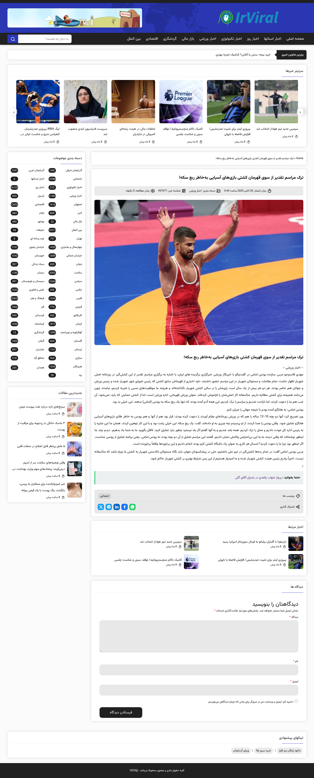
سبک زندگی (28, 264)
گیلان (28, 341)
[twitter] (101, 507)
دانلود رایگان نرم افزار (290, 751)
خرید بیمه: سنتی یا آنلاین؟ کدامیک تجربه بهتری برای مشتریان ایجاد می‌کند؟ (227, 54)
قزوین (66, 307)
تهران (66, 239)
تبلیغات (28, 230)
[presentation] (300, 112)
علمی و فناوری (28, 290)
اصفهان (65, 204)
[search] (12, 39)
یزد (66, 375)
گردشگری (170, 39)
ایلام (28, 213)
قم (28, 307)
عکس (66, 290)
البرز (66, 213)
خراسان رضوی (28, 247)
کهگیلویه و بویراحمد (65, 332)
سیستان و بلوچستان (28, 281)
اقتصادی (152, 39)
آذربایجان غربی (28, 170)
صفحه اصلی (295, 39)
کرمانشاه (28, 324)
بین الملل (134, 39)
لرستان (65, 349)
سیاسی (65, 281)
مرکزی (66, 358)
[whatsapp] (132, 507)
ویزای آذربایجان (241, 751)
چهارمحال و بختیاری (65, 247)
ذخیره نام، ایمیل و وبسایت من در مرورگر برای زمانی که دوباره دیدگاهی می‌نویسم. (250, 702)
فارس (65, 298)
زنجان (66, 264)
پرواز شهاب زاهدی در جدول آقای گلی (258, 477)
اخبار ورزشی (207, 39)
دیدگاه (293, 617)
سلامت (65, 273)
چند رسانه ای (29, 239)
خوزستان (28, 256)
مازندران (28, 349)
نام (295, 661)
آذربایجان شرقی (65, 170)
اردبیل (28, 196)
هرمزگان (65, 366)
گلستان (66, 341)
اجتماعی (104, 496)
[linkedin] (116, 507)
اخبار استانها (272, 39)
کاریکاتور (66, 315)
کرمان (65, 324)
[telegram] (109, 507)
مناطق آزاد (28, 358)
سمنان (28, 273)
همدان (28, 368)
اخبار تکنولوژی (231, 39)
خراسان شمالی (65, 256)
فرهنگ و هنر (27, 298)
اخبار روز (253, 39)
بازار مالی (188, 39)
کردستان (28, 315)
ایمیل (294, 681)
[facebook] (124, 507)
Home (299, 158)
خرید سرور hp (263, 751)
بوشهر (28, 221)
